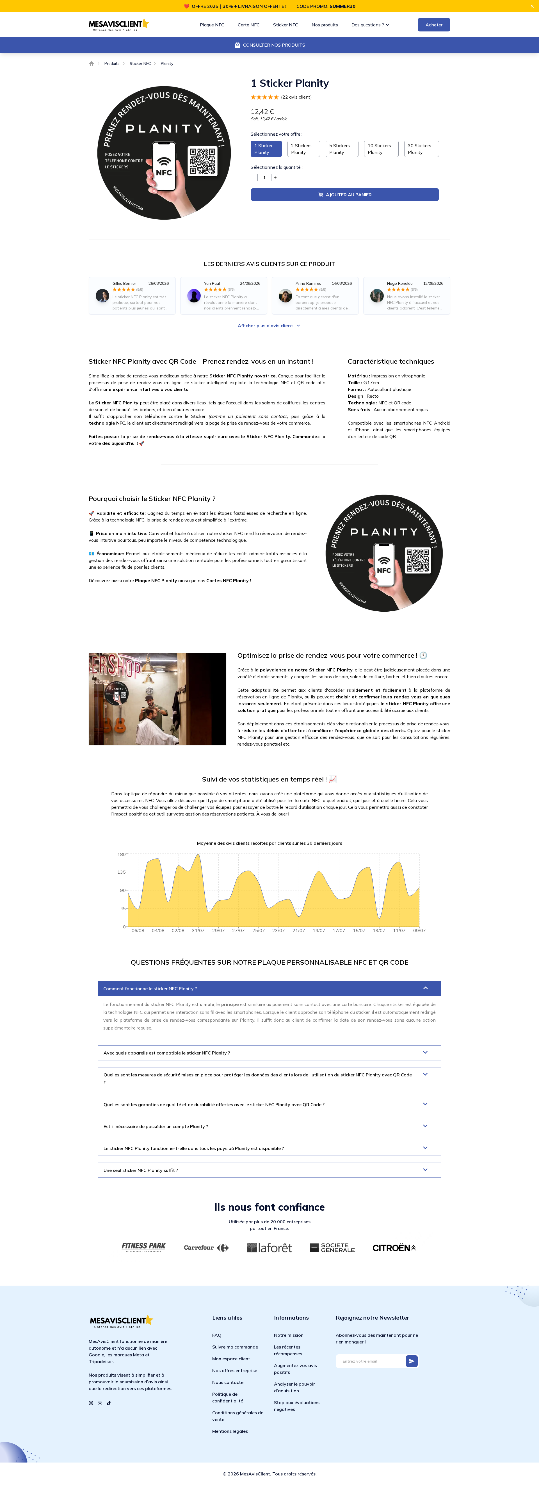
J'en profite (205, 770)
